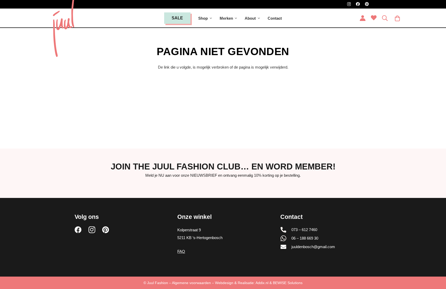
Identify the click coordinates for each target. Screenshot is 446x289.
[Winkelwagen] (397, 18)
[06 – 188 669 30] (286, 238)
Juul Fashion (157, 283)
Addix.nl (262, 283)
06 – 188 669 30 (304, 238)
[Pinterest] (367, 4)
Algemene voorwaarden (191, 283)
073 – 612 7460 (304, 229)
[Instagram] (349, 4)
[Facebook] (358, 4)
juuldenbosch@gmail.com (313, 246)
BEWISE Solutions (287, 283)
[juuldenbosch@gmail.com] (286, 247)
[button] (211, 18)
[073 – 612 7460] (286, 230)
